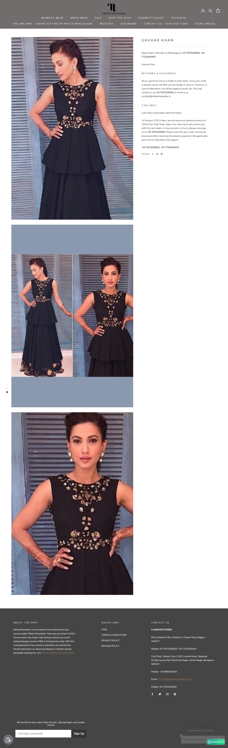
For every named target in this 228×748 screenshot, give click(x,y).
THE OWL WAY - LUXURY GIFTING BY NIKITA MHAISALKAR (52, 23)
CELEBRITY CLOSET (151, 18)
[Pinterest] (162, 154)
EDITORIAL (179, 18)
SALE (98, 18)
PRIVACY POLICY (110, 640)
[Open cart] (218, 11)
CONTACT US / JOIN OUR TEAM (166, 23)
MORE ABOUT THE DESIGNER (58, 652)
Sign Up (79, 733)
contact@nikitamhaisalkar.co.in (175, 679)
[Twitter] (157, 154)
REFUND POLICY (110, 646)
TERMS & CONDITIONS (114, 635)
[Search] (210, 10)
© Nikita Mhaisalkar (201, 726)
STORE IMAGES (205, 23)
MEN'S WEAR (79, 18)
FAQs (104, 629)
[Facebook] (153, 154)
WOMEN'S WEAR (52, 18)
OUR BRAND (129, 23)
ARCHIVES (106, 23)
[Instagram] (167, 694)
